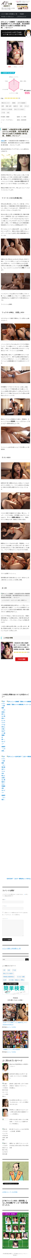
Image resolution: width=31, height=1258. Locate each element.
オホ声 (4, 980)
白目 (8, 112)
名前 (3, 899)
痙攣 (3, 106)
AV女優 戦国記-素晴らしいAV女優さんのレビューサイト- (15, 1253)
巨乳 (21, 106)
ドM (4, 970)
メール (4, 905)
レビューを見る (11, 1027)
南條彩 (13, 103)
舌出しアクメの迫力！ (19, 109)
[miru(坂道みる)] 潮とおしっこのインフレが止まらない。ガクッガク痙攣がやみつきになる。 (18, 1102)
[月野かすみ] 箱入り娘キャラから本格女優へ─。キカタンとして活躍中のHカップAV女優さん (18, 1121)
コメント (4, 918)
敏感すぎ (16, 106)
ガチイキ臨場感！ (22, 103)
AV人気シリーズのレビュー (7, 16)
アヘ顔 (3, 112)
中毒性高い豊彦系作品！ (9, 976)
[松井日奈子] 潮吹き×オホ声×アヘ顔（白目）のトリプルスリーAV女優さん (18, 1076)
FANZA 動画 (21, 659)
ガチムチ (27, 106)
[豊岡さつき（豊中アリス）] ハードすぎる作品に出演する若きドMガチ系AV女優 (18, 1145)
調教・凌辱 (8, 106)
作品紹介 (22, 14)
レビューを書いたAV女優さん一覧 (9, 14)
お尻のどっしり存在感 (7, 109)
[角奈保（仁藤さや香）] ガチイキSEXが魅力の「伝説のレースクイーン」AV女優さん (18, 1086)
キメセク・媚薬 (20, 976)
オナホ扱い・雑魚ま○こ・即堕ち (16, 980)
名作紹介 (15, 1255)
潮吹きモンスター (6, 103)
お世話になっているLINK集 (9, 1192)
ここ (21, 2)
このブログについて (21, 16)
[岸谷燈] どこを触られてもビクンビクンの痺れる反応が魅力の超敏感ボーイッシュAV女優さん (18, 1112)
